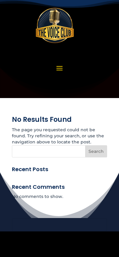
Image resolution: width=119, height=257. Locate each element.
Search (96, 151)
